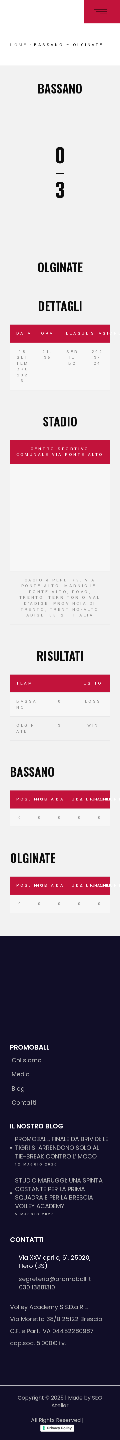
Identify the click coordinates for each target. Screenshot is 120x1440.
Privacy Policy (59, 1428)
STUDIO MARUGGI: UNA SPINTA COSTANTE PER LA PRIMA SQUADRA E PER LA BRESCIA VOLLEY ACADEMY (59, 1193)
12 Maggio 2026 (36, 1164)
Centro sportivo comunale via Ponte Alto (60, 452)
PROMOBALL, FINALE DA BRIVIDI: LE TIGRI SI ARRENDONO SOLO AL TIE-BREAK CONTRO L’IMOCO (61, 1147)
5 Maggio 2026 (34, 1214)
